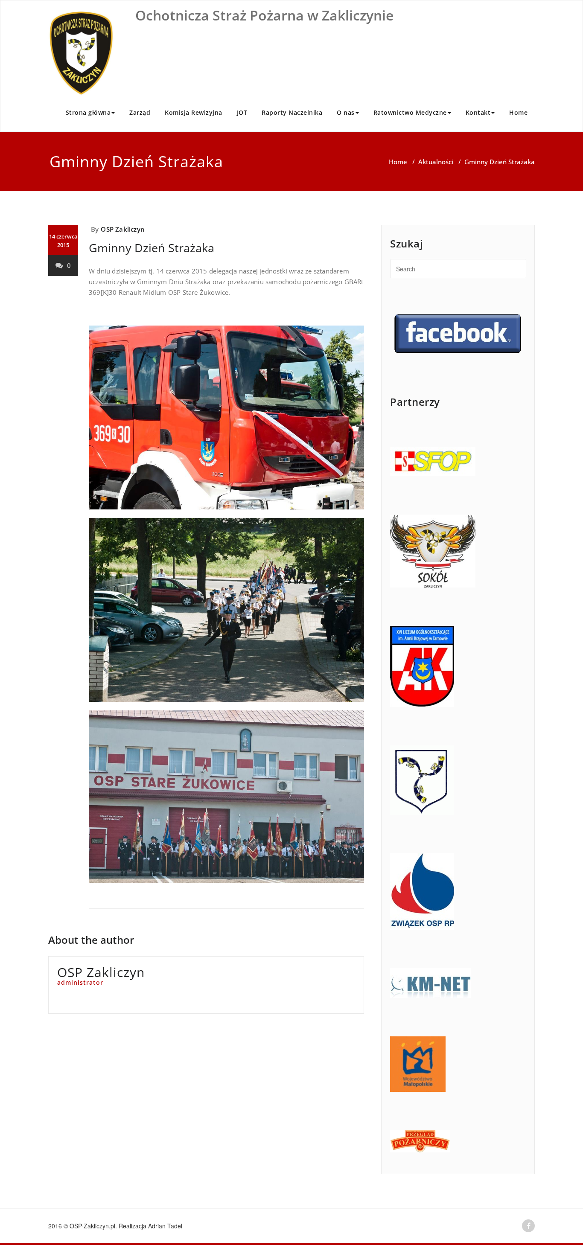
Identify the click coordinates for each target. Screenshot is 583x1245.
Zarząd (139, 112)
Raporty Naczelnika (292, 112)
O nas (346, 112)
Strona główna (88, 112)
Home (518, 112)
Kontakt (478, 112)
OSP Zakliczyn (123, 229)
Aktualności (435, 161)
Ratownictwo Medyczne (410, 112)
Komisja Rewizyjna (193, 112)
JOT (242, 112)
